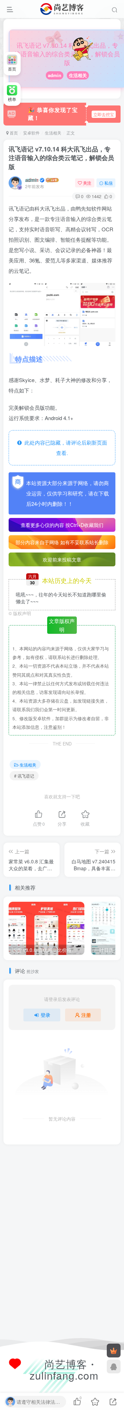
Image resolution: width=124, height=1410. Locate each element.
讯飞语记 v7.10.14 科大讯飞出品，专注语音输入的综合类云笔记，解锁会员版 (61, 158)
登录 (45, 1014)
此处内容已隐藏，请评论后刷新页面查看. (64, 447)
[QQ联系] (114, 1366)
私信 (108, 183)
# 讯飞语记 (24, 776)
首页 (13, 133)
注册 (86, 1014)
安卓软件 (31, 133)
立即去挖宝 (103, 114)
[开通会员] (114, 1350)
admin (54, 75)
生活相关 (78, 75)
